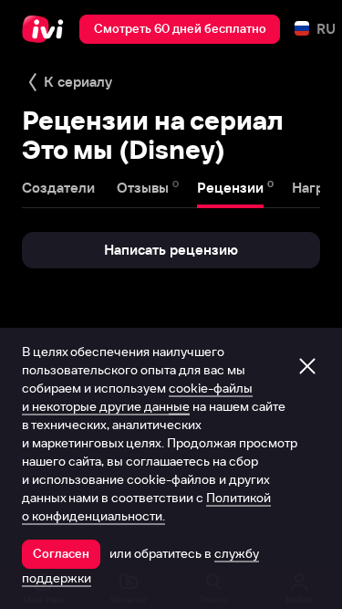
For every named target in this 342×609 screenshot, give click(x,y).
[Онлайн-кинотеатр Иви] (47, 29)
